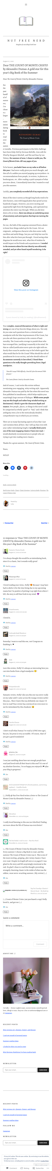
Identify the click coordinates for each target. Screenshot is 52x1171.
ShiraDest (12, 814)
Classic (17, 490)
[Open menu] (26, 4)
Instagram (6, 1131)
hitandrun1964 (14, 609)
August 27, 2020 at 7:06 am (17, 552)
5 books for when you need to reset (14, 1046)
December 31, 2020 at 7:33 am (18, 843)
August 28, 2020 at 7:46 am (17, 689)
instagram (8, 1013)
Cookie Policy (45, 1161)
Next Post (44, 523)
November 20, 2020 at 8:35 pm (18, 816)
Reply (6, 571)
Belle (10, 660)
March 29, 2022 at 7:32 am (39, 893)
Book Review (6, 490)
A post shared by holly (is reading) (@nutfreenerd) (26, 317)
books (12, 490)
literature (43, 490)
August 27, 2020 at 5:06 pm (17, 662)
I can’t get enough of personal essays (15, 1035)
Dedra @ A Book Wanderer (17, 633)
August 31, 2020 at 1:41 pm (17, 754)
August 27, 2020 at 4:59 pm (17, 635)
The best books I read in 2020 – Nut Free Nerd (23, 840)
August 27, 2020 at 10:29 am (18, 612)
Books (4, 485)
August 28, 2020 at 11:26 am (17, 725)
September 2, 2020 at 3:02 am (18, 790)
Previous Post (9, 523)
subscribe (43, 1070)
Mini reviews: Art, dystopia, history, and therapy (19, 1030)
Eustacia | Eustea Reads (16, 550)
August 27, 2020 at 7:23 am (17, 579)
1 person (13, 566)
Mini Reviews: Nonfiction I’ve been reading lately (19, 1052)
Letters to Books (11, 485)
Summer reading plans (10, 1041)
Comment (40, 944)
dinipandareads (14, 686)
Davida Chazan (14, 722)
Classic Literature (25, 490)
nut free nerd (26, 41)
